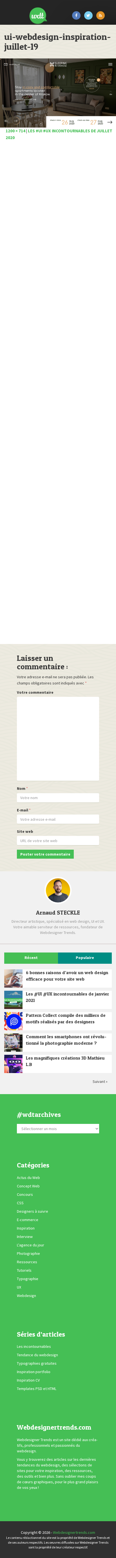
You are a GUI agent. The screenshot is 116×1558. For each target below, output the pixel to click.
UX (19, 1287)
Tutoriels (24, 1270)
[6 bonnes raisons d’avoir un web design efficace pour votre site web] (13, 978)
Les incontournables (34, 1346)
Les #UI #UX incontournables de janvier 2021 (67, 997)
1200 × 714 (15, 130)
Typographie (27, 1278)
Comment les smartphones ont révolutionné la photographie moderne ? (66, 1040)
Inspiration (26, 1228)
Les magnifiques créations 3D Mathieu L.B (65, 1061)
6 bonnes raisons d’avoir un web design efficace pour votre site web (67, 976)
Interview (25, 1236)
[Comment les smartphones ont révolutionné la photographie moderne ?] (13, 1042)
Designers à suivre (32, 1211)
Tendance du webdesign (37, 1354)
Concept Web (28, 1186)
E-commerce (27, 1219)
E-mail (22, 810)
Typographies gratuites (37, 1363)
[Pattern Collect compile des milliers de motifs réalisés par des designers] (13, 1021)
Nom (21, 788)
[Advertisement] (58, 394)
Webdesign (26, 1295)
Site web (25, 831)
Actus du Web (28, 1177)
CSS (20, 1202)
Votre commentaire (35, 692)
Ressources (27, 1261)
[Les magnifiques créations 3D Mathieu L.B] (13, 1064)
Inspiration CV (28, 1380)
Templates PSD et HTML (36, 1388)
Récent (31, 957)
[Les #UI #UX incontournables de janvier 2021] (13, 1000)
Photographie (28, 1253)
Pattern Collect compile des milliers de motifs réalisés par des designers (66, 1018)
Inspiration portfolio (33, 1371)
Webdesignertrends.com (74, 1532)
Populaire (85, 957)
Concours (25, 1194)
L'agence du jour (30, 1245)
